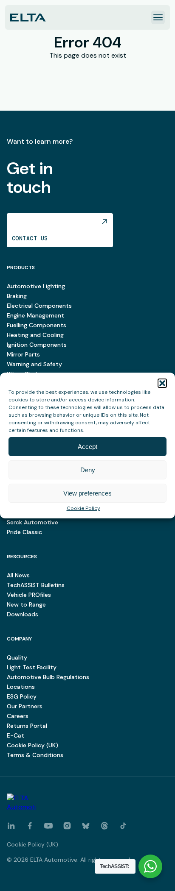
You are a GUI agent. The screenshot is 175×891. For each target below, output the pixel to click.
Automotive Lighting (36, 286)
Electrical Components (39, 305)
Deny (87, 469)
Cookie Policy (83, 508)
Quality (17, 657)
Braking (17, 296)
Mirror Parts (23, 354)
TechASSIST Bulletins (36, 585)
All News (18, 575)
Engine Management (35, 315)
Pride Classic (24, 532)
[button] (162, 383)
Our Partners (24, 706)
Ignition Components (37, 344)
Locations (21, 687)
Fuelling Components (36, 325)
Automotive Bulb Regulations (48, 677)
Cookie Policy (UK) (32, 745)
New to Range (26, 604)
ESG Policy (22, 696)
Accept (87, 446)
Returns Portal (27, 726)
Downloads (22, 614)
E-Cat (15, 735)
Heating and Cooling (35, 335)
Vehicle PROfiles (29, 595)
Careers (17, 716)
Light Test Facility (31, 667)
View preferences (87, 493)
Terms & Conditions (35, 755)
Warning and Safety (34, 364)
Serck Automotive (32, 522)
